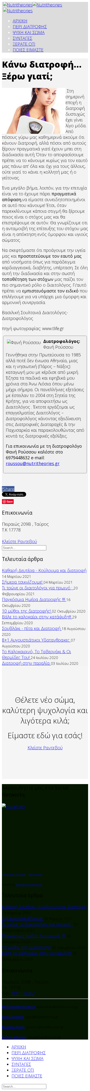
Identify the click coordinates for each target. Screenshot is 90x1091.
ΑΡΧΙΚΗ (20, 21)
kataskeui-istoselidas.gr (29, 884)
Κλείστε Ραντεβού (19, 541)
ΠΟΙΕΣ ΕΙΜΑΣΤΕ (28, 50)
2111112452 (23, 993)
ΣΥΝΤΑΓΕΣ (22, 38)
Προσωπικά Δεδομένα (14, 874)
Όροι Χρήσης (35, 874)
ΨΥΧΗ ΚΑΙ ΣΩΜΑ (29, 32)
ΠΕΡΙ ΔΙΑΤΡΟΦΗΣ (30, 26)
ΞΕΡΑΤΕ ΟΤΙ (24, 44)
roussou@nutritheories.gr (33, 463)
